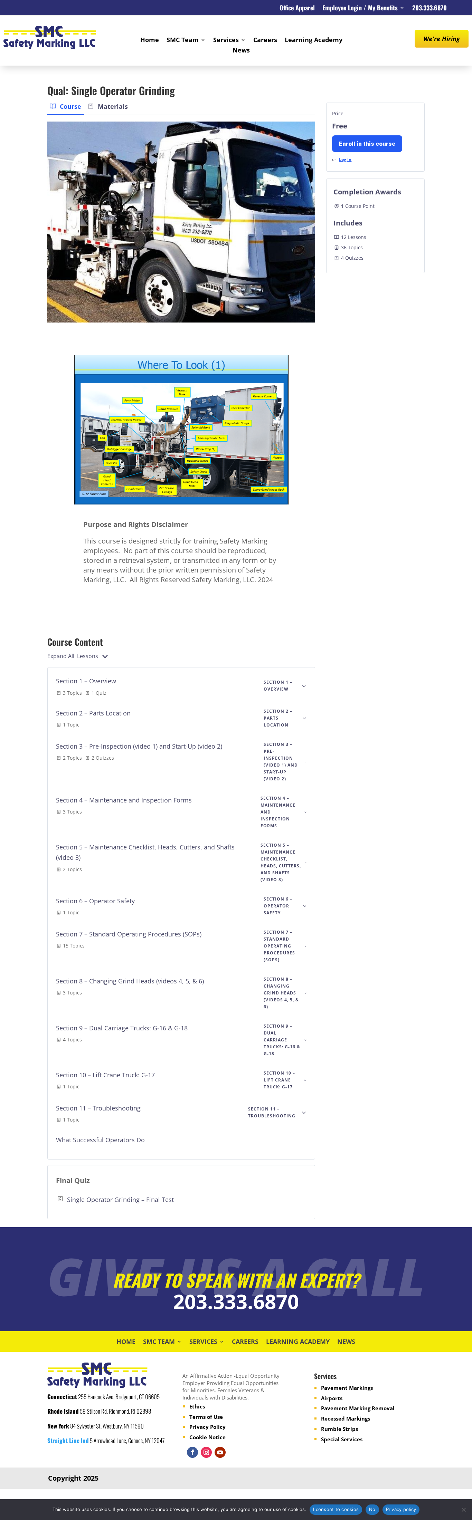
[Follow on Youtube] (220, 1452)
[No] (463, 1509)
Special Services (341, 1439)
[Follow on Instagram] (206, 1452)
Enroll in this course (367, 143)
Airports (331, 1398)
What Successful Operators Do (100, 1140)
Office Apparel (297, 8)
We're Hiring (441, 39)
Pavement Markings (347, 1387)
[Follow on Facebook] (192, 1452)
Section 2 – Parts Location (93, 713)
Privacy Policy (207, 1426)
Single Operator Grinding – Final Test (120, 1199)
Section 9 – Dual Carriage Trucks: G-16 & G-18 (122, 1028)
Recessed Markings (345, 1418)
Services (226, 40)
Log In (345, 159)
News (241, 51)
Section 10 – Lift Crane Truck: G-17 (105, 1075)
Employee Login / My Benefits (360, 8)
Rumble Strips (339, 1428)
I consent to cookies (336, 1509)
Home (149, 40)
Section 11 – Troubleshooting (98, 1108)
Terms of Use (206, 1416)
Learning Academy (313, 40)
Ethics (197, 1406)
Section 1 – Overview (86, 681)
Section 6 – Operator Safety (95, 901)
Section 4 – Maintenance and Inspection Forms (124, 800)
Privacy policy (401, 1509)
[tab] (65, 107)
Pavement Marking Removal (358, 1408)
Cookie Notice (207, 1437)
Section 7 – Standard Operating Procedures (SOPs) (128, 934)
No (372, 1509)
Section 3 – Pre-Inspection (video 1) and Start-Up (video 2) (139, 746)
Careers (265, 40)
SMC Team (183, 40)
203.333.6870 (429, 8)
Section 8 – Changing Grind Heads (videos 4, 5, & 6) (130, 981)
